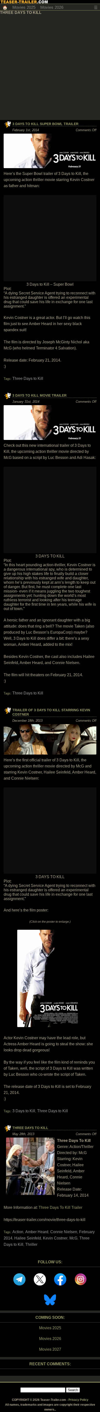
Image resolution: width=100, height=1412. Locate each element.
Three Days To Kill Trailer (60, 1207)
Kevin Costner (55, 1238)
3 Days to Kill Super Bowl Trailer (45, 124)
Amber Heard (36, 1232)
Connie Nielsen (63, 1232)
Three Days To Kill (30, 1128)
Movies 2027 (50, 1349)
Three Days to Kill (27, 378)
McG (73, 1238)
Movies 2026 (51, 7)
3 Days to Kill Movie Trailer (39, 395)
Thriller (31, 1244)
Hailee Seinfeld (27, 1238)
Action (17, 1232)
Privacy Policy (78, 1400)
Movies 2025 (23, 7)
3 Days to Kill (23, 1111)
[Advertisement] (50, 67)
